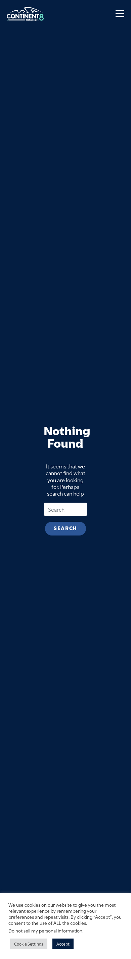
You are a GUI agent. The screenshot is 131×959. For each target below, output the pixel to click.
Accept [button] (63, 944)
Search (65, 527)
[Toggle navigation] (120, 13)
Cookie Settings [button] (28, 944)
